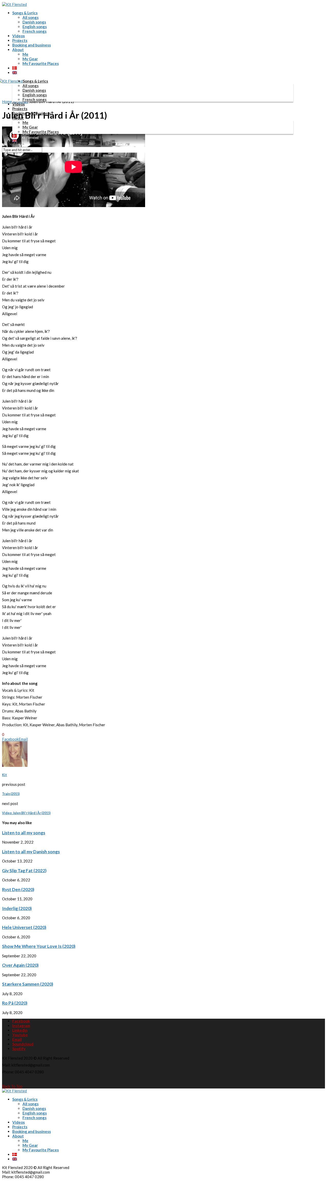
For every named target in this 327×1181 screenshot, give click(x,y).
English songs (34, 26)
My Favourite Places (40, 63)
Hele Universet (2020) (24, 927)
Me (25, 54)
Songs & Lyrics (25, 12)
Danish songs (34, 22)
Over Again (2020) (20, 965)
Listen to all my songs (23, 832)
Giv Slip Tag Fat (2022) (24, 870)
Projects (19, 40)
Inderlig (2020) (17, 908)
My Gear (30, 58)
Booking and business (31, 45)
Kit (4, 775)
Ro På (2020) (14, 1003)
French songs (34, 31)
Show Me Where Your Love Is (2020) (38, 946)
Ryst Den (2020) (18, 889)
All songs (30, 17)
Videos (18, 35)
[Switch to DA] (14, 68)
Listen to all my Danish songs (31, 851)
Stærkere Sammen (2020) (27, 984)
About (18, 49)
